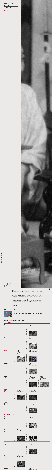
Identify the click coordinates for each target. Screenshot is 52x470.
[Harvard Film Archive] (1, 258)
